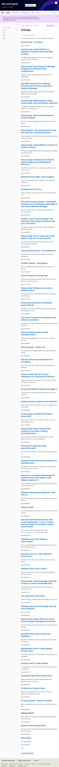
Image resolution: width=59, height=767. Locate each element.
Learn (22, 25)
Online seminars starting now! (34, 275)
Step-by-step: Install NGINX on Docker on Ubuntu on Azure (39, 146)
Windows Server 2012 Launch (34, 568)
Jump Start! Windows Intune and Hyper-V (39, 389)
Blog (20, 764)
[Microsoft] (3, 13)
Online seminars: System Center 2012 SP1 (39, 401)
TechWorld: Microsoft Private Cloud (36, 675)
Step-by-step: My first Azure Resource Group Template (37, 116)
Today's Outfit (27, 507)
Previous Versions (13, 764)
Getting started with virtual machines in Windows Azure (39, 461)
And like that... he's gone (32, 42)
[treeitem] (10, 30)
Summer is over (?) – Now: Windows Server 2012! (36, 555)
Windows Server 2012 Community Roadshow (35, 635)
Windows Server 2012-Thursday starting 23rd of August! (38, 607)
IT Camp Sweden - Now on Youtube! (36, 700)
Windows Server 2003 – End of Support (37, 177)
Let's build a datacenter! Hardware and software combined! (38, 318)
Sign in (55, 12)
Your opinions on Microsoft (33, 596)
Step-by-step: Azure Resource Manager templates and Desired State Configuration (38, 68)
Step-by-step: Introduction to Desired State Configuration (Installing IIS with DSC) (37, 162)
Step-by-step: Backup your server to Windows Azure (37, 289)
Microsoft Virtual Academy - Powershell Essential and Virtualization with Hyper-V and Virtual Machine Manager (39, 204)
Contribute (27, 764)
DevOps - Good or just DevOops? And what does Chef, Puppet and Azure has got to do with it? (38, 221)
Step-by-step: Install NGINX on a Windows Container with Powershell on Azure (37, 51)
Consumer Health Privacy (43, 764)
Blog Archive (29, 25)
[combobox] (10, 27)
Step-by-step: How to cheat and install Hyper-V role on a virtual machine (38, 237)
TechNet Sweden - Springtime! (34, 263)
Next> (22, 748)
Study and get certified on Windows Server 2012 (37, 415)
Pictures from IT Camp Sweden (34, 663)
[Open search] (51, 12)
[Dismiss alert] (56, 3)
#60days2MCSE (27, 713)
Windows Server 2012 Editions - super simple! (34, 540)
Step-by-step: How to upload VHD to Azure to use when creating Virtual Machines (35, 431)
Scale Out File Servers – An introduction (38, 250)
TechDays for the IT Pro (31, 189)
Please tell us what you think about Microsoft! (33, 446)
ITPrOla (35, 25)
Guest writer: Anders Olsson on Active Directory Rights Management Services (38, 620)
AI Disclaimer (4, 764)
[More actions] (56, 26)
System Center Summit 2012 (33, 725)
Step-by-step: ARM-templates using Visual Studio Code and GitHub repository (39, 101)
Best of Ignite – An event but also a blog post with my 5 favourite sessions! (38, 131)
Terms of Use (4, 766)
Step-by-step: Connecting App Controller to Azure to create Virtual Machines (39, 582)
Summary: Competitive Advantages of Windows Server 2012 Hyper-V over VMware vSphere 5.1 (38, 477)
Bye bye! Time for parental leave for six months (37, 360)
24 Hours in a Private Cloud (33, 688)
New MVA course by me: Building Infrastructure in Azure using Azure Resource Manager (36, 85)
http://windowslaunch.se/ (28, 532)
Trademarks (12, 766)
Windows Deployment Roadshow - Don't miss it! (38, 493)
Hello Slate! (26, 738)
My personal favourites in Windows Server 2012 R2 (36, 303)
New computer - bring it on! (33, 347)
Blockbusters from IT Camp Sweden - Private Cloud (37, 649)
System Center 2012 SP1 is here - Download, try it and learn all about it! (38, 375)
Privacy (33, 764)
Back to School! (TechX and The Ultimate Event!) (34, 333)
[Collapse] (18, 24)
